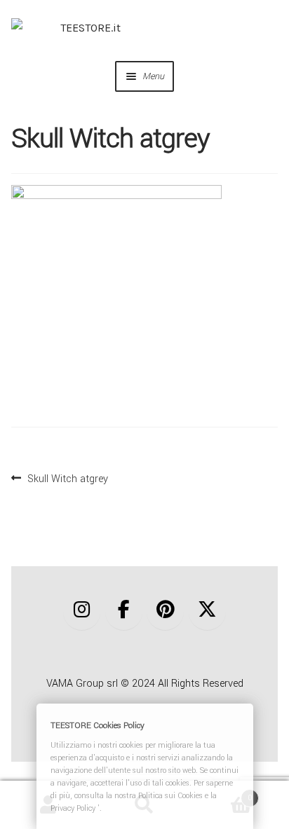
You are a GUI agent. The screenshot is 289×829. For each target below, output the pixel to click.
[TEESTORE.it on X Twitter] (207, 611)
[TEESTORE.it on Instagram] (81, 611)
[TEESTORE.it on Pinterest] (165, 611)
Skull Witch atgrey (67, 477)
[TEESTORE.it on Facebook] (123, 611)
